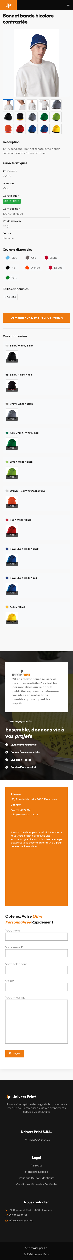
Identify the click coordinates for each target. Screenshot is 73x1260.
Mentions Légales (36, 1171)
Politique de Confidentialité (36, 1178)
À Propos (37, 1165)
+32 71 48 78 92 (20, 809)
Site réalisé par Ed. (36, 1248)
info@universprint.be (24, 814)
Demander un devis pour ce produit (37, 317)
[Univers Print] (8, 5)
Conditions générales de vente (36, 1184)
